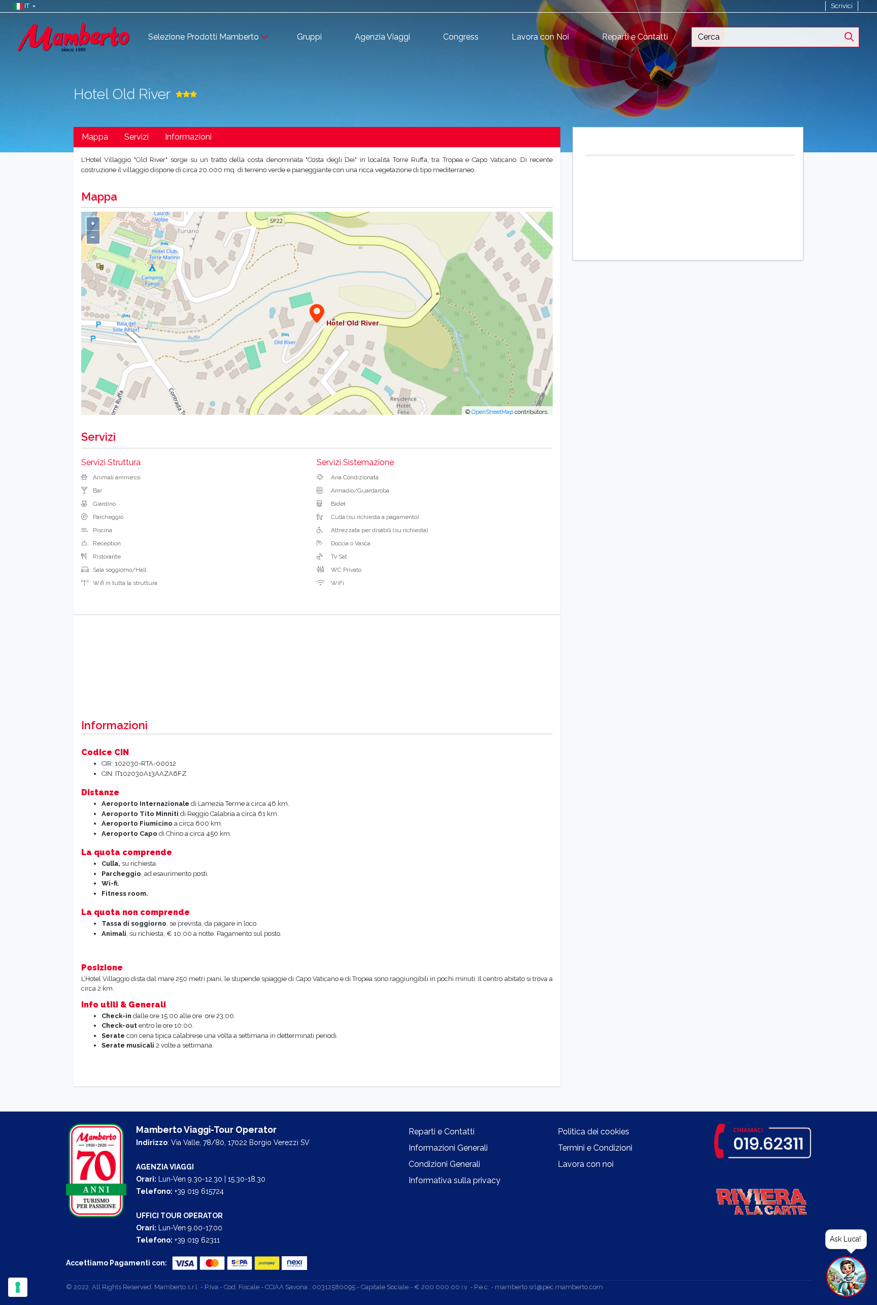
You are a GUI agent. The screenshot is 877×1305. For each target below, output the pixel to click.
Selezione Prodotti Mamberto (203, 37)
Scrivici (842, 6)
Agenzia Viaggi (382, 37)
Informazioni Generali (448, 1148)
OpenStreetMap (492, 411)
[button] (22, 6)
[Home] (73, 36)
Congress (461, 37)
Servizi (136, 137)
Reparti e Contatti (635, 37)
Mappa (95, 137)
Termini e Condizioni (595, 1148)
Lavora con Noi (540, 37)
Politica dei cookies (593, 1131)
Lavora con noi (586, 1164)
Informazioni (188, 137)
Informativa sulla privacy (454, 1180)
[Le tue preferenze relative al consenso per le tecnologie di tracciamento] (17, 1287)
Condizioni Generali (444, 1164)
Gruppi (309, 37)
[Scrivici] (863, 6)
